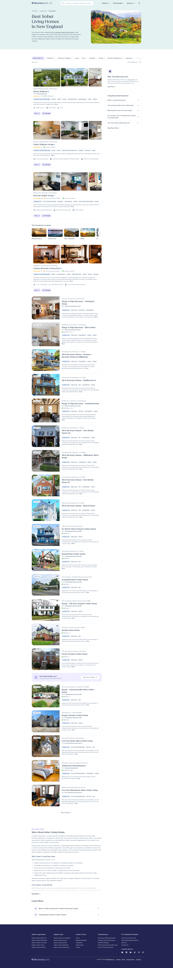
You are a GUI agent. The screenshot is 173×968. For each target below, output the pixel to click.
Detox (78, 938)
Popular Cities (58, 934)
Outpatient (79, 942)
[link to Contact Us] (122, 952)
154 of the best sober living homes (62, 32)
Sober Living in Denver (60, 942)
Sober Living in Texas (38, 945)
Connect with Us (127, 949)
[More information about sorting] (140, 62)
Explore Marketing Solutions (129, 940)
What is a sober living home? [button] (116, 100)
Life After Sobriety (103, 942)
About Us (124, 942)
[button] (132, 62)
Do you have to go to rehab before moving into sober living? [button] (121, 117)
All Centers (34, 11)
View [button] (35, 113)
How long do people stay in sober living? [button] (120, 105)
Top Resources (103, 934)
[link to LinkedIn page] (126, 952)
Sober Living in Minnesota (39, 940)
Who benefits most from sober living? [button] (119, 110)
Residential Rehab (81, 940)
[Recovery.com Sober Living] (42, 3)
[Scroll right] (139, 58)
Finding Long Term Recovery (106, 940)
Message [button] (47, 113)
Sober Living (43, 11)
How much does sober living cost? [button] (118, 123)
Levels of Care (81, 934)
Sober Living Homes (38, 934)
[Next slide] (99, 77)
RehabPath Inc (110, 959)
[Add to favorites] (99, 70)
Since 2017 (131, 79)
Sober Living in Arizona (39, 947)
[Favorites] (139, 3)
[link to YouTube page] (130, 952)
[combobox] (77, 3)
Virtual (78, 947)
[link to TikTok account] (135, 952)
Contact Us (124, 945)
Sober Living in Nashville (61, 945)
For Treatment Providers (129, 934)
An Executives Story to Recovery (107, 945)
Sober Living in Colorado (39, 942)
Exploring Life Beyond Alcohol (107, 938)
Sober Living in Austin (60, 940)
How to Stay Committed (105, 947)
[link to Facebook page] (143, 952)
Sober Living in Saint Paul (61, 947)
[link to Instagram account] (139, 952)
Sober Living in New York (39, 938)
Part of (40, 93)
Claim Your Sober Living (128, 938)
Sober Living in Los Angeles (62, 938)
